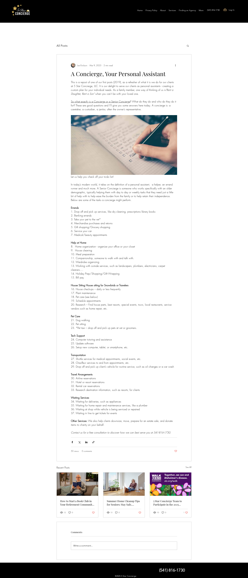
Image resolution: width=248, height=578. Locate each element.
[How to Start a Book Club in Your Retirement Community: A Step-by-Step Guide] (77, 484)
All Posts (62, 45)
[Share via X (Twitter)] (79, 442)
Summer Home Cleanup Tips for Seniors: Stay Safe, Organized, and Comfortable (123, 502)
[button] (187, 45)
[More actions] (175, 65)
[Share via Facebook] (72, 442)
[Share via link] (93, 442)
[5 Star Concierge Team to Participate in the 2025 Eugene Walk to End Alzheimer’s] (170, 484)
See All (188, 467)
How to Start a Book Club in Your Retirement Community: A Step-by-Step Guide (77, 502)
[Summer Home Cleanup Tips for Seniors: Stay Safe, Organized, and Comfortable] (124, 484)
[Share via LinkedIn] (86, 442)
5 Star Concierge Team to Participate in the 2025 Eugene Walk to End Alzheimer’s (167, 502)
